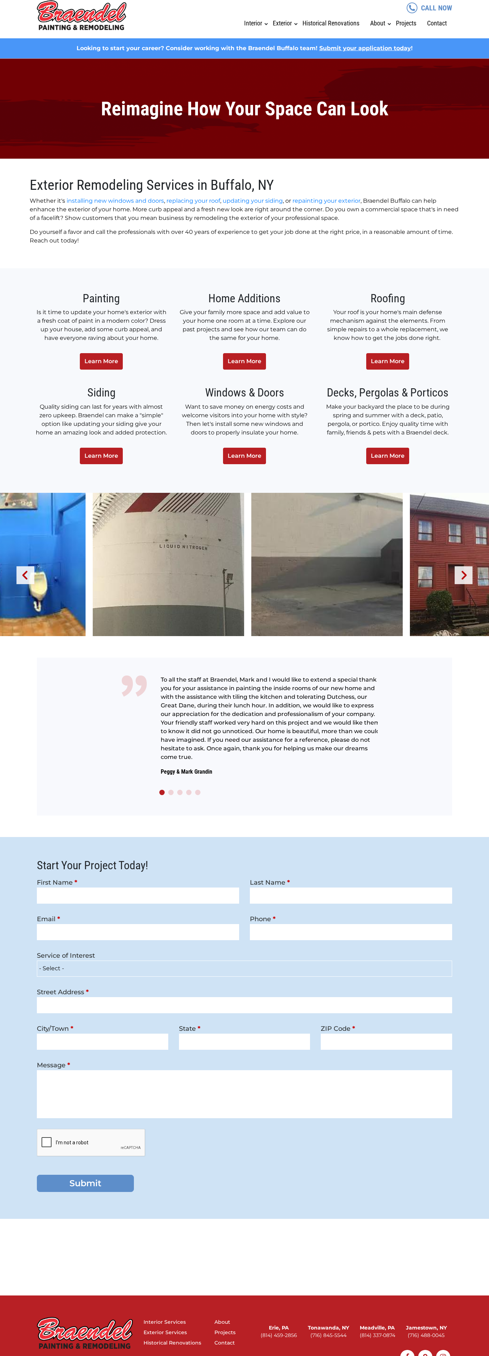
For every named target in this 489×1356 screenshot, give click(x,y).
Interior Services (165, 1322)
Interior (253, 23)
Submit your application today (365, 48)
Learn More (101, 361)
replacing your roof (193, 200)
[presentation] (25, 575)
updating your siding (253, 200)
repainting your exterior (326, 200)
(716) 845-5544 (328, 1335)
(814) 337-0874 (377, 1335)
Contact (437, 23)
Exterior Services (165, 1332)
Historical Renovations (330, 23)
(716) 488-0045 (426, 1335)
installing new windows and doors (115, 200)
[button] (162, 792)
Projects (406, 23)
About (377, 23)
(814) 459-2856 (279, 1335)
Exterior (282, 23)
